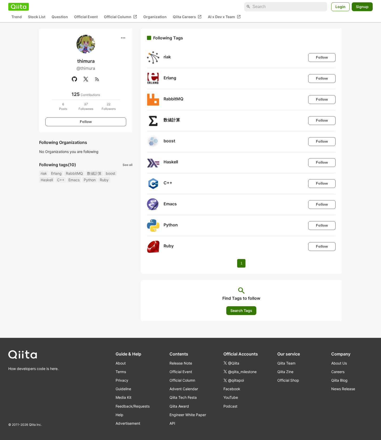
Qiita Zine (285, 371)
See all (127, 165)
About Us (339, 363)
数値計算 (94, 173)
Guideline (123, 389)
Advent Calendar (184, 389)
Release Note (181, 363)
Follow (86, 122)
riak (44, 173)
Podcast (230, 406)
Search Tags (241, 310)
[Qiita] (18, 7)
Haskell (47, 180)
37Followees (86, 106)
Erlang (56, 173)
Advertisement (128, 423)
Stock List (36, 17)
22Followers (109, 106)
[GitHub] (74, 79)
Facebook (231, 389)
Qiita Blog (339, 380)
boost (110, 173)
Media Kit (123, 397)
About (121, 363)
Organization (155, 17)
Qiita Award (179, 406)
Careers (337, 371)
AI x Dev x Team (224, 16)
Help (119, 415)
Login (340, 6)
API (172, 423)
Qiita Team (286, 363)
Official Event (86, 17)
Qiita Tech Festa (183, 397)
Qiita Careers (187, 16)
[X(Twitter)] (85, 79)
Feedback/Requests (133, 406)
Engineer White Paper (188, 415)
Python (90, 180)
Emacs (74, 180)
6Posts (63, 106)
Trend (16, 17)
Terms (121, 371)
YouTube (230, 397)
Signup (362, 6)
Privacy (122, 380)
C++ (60, 180)
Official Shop (288, 380)
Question (60, 17)
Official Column (120, 16)
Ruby (104, 180)
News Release (343, 389)
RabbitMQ (74, 173)
